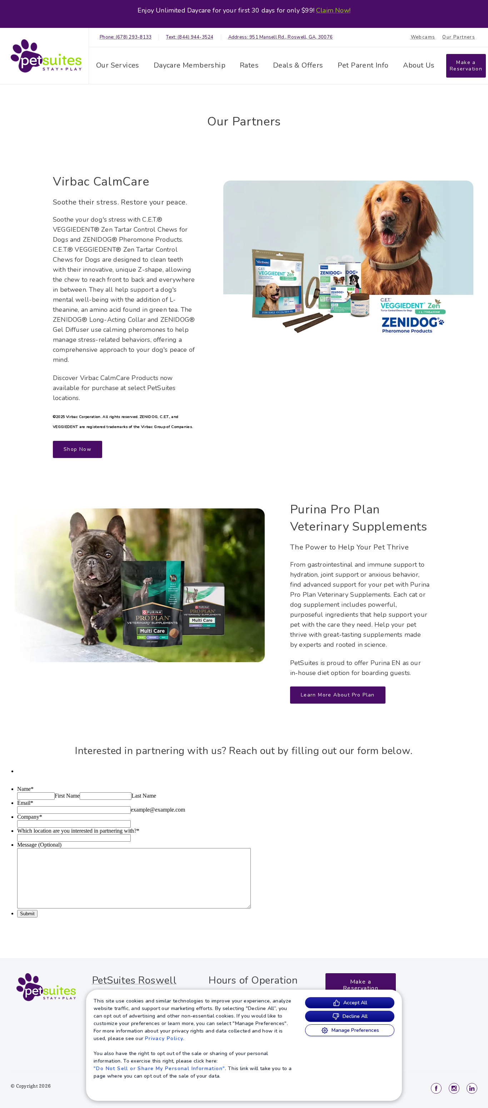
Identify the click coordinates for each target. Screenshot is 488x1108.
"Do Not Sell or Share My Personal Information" (159, 1068)
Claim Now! (333, 10)
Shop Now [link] (77, 449)
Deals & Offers (298, 65)
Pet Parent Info (363, 65)
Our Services (117, 65)
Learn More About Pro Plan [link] (338, 694)
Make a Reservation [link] (466, 65)
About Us (419, 65)
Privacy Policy (164, 1038)
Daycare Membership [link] (189, 65)
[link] (46, 56)
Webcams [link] (423, 37)
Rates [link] (249, 65)
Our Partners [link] (458, 37)
